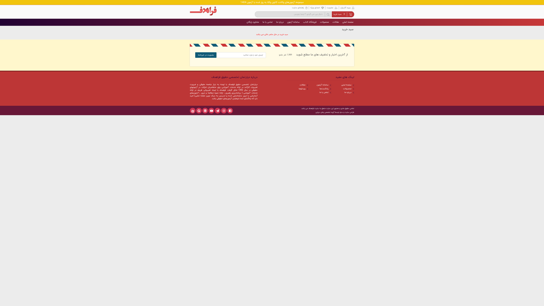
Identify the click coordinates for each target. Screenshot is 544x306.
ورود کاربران (345, 7)
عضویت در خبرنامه (206, 55)
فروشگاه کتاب (309, 22)
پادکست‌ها (324, 88)
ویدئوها (302, 88)
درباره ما (280, 22)
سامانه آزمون (293, 22)
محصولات (324, 22)
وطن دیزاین (319, 112)
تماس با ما (268, 22)
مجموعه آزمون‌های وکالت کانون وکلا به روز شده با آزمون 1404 (272, 2)
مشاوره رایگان (253, 22)
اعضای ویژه (315, 7)
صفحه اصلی (347, 22)
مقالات (335, 22)
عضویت (330, 7)
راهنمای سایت (298, 7)
